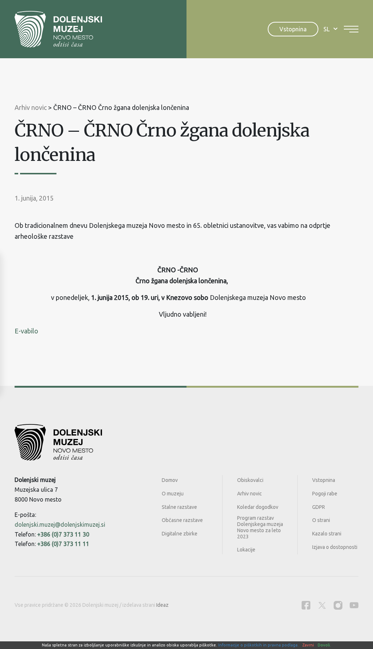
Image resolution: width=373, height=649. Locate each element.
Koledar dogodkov (257, 507)
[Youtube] (354, 605)
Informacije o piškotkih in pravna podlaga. (258, 645)
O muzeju (173, 493)
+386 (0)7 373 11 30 (63, 534)
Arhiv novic (249, 493)
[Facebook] (306, 605)
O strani (321, 520)
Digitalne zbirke (179, 534)
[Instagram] (338, 605)
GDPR (318, 507)
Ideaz (162, 605)
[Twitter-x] (322, 605)
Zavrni (308, 645)
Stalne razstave (179, 507)
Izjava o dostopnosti (334, 547)
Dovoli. (324, 645)
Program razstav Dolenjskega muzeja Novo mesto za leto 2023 (260, 527)
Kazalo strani (326, 534)
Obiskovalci (250, 480)
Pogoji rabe (324, 493)
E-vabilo (26, 331)
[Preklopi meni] (351, 29)
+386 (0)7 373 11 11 (63, 544)
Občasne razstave (182, 520)
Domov (170, 480)
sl (326, 29)
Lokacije (246, 550)
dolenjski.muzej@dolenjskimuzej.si (60, 524)
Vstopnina (293, 29)
